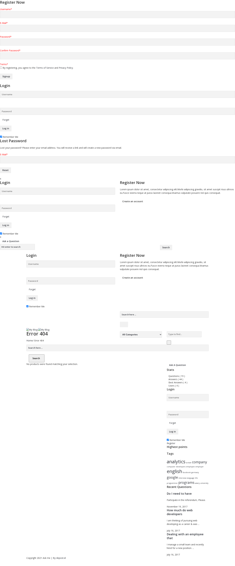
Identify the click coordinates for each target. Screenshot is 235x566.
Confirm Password (10, 50)
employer (199, 467)
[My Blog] (37, 329)
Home (29, 340)
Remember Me (10, 136)
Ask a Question (10, 241)
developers (180, 467)
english (174, 471)
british (188, 463)
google (172, 477)
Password (6, 36)
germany (195, 472)
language (190, 478)
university (204, 483)
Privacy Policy (66, 67)
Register (171, 443)
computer (171, 467)
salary (197, 483)
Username (6, 9)
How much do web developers (180, 512)
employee (190, 467)
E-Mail (4, 22)
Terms (4, 64)
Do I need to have (179, 493)
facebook (187, 472)
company (199, 462)
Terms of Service (45, 67)
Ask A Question (177, 365)
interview (182, 478)
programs (186, 482)
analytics (176, 461)
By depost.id (59, 557)
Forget (5, 119)
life (196, 478)
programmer (172, 483)
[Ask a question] (1, 564)
